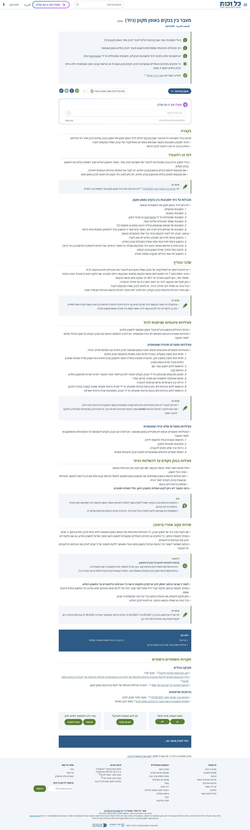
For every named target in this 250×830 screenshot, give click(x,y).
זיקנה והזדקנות (163, 800)
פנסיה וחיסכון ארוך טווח (159, 776)
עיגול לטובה (73, 722)
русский (14, 4)
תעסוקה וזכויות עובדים (159, 772)
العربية (27, 4)
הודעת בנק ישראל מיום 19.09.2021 (159, 188)
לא (162, 721)
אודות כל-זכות (210, 769)
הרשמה (39, 788)
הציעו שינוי (125, 722)
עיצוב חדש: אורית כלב (112, 778)
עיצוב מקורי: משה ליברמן (111, 774)
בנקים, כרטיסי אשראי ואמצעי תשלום (106, 640)
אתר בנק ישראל (155, 75)
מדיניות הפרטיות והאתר (206, 779)
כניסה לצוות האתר (208, 793)
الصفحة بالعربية (183, 26)
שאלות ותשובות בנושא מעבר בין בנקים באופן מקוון (162, 701)
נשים (167, 783)
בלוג (72, 769)
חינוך (167, 797)
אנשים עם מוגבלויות (160, 779)
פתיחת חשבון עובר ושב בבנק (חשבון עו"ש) (166, 644)
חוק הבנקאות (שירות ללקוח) (174, 673)
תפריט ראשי (164, 769)
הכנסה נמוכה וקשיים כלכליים (157, 790)
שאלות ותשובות (210, 772)
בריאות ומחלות (163, 793)
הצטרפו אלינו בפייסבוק (64, 776)
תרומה (89, 722)
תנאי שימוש (69, 120)
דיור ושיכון (165, 786)
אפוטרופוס (95, 56)
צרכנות (182, 640)
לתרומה (213, 790)
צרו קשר (70, 772)
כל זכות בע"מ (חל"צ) (113, 810)
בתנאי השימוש (35, 816)
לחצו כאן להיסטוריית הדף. (139, 756)
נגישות (213, 776)
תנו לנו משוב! (210, 786)
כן (177, 721)
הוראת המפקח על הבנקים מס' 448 (170, 685)
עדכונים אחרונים (209, 783)
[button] (245, 4)
